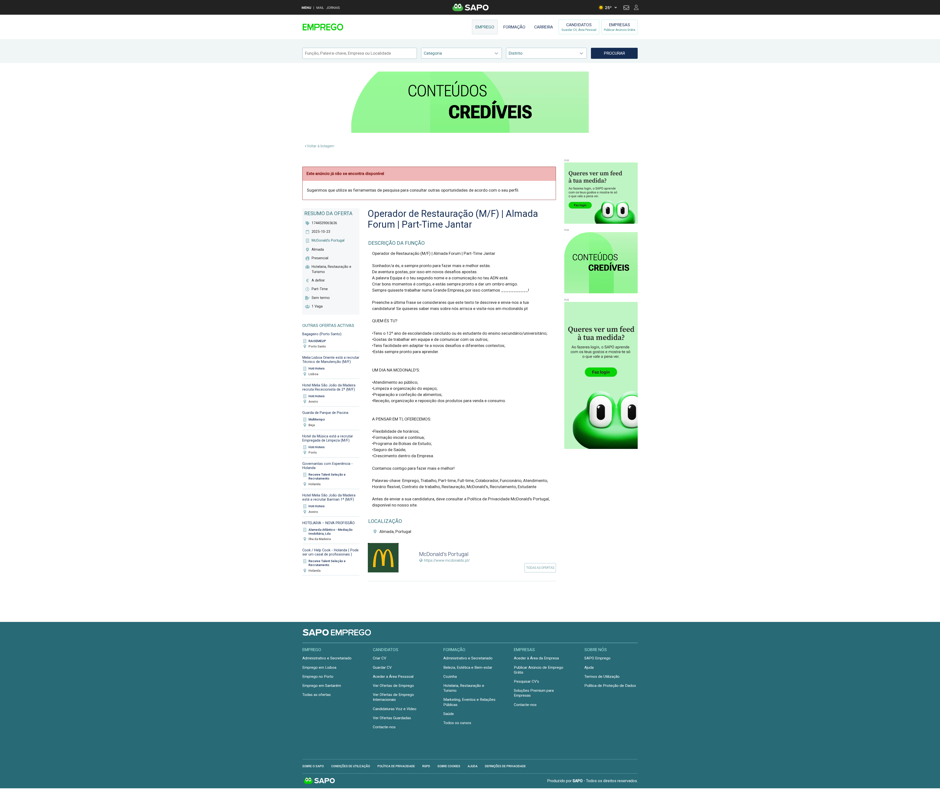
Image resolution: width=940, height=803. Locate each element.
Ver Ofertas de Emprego (393, 685)
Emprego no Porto (317, 676)
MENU (306, 7)
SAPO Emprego (597, 658)
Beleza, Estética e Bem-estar (467, 667)
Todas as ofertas (540, 567)
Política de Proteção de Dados (610, 685)
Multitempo (316, 419)
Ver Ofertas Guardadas (392, 718)
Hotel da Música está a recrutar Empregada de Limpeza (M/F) (327, 438)
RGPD (426, 766)
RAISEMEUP (317, 341)
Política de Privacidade (396, 766)
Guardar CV (382, 667)
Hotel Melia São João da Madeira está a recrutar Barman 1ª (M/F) (328, 497)
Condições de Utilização (350, 766)
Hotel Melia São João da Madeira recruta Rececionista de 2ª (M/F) (328, 387)
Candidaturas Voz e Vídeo (394, 709)
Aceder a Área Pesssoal (393, 676)
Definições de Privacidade (505, 766)
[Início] (337, 27)
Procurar (614, 53)
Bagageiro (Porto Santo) (321, 334)
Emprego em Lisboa (319, 667)
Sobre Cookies (448, 766)
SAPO (319, 781)
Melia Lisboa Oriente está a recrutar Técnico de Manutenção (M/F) (330, 359)
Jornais (333, 7)
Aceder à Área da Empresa (536, 658)
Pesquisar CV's (526, 681)
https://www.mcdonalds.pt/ (447, 560)
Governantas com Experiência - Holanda (327, 465)
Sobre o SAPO (313, 766)
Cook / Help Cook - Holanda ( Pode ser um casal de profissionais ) (330, 552)
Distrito (515, 53)
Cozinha (450, 676)
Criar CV (379, 658)
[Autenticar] (626, 8)
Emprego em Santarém (321, 685)
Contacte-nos (384, 727)
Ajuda (589, 667)
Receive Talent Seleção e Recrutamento (327, 476)
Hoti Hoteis (316, 368)
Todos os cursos (457, 723)
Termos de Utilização (602, 676)
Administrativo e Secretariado (327, 658)
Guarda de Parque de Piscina (325, 412)
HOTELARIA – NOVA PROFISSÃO (328, 523)
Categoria (433, 53)
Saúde (448, 714)
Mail (320, 7)
